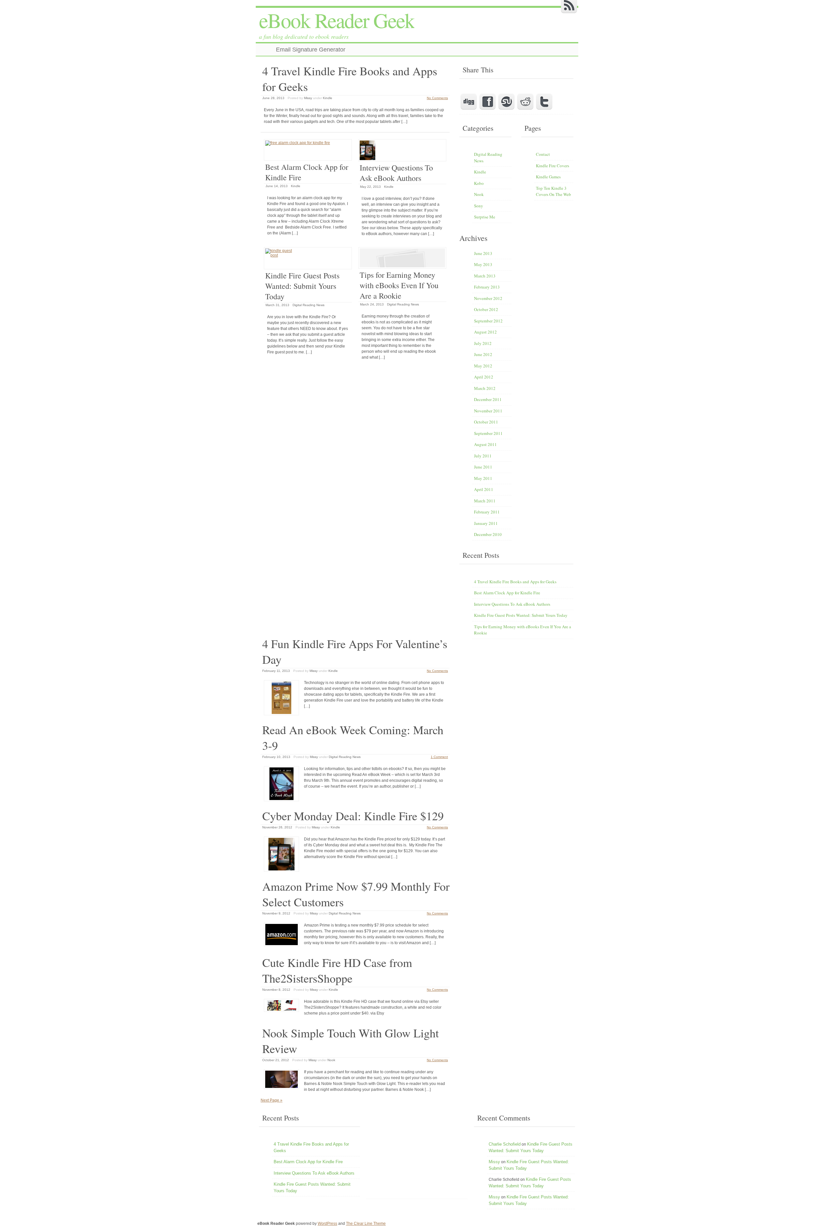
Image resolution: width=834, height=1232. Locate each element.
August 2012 (485, 332)
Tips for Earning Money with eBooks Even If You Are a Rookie (399, 285)
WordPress (327, 1223)
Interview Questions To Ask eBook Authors (396, 172)
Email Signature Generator (310, 49)
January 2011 (486, 523)
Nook (331, 1060)
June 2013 (483, 253)
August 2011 (485, 444)
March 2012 (485, 388)
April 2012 (483, 377)
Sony (478, 206)
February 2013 (487, 287)
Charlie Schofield (505, 1144)
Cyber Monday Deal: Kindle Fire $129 (353, 816)
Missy (308, 98)
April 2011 (483, 489)
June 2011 (483, 467)
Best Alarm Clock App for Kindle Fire (507, 593)
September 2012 (488, 321)
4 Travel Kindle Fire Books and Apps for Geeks (515, 582)
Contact (543, 154)
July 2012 (483, 343)
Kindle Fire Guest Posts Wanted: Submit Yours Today (302, 286)
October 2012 (486, 309)
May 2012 (483, 366)
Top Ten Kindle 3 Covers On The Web (553, 191)
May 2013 (483, 264)
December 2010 (488, 534)
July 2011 (483, 456)
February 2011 (487, 512)
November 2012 (488, 298)
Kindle (327, 98)
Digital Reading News (308, 305)
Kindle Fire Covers (552, 166)
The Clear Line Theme (366, 1223)
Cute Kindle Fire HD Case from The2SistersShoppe (337, 970)
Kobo (479, 183)
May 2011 (483, 478)
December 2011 (488, 399)
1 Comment (439, 757)
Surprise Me (484, 217)
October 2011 (486, 422)
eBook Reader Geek (336, 20)
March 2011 (485, 501)
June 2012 (483, 354)
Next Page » (271, 1100)
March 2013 (485, 276)
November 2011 (488, 411)
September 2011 (488, 433)
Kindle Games (548, 177)
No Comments (437, 98)
